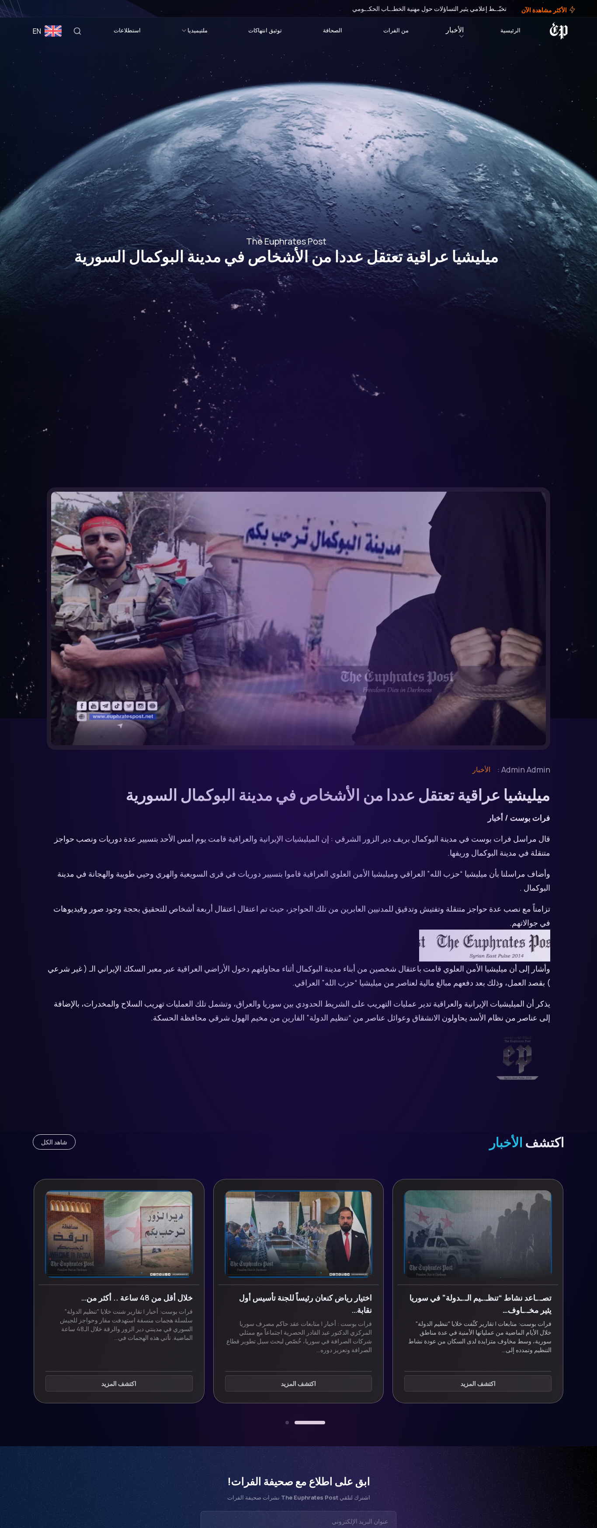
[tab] (309, 1422)
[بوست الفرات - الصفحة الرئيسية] (559, 31)
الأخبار (455, 30)
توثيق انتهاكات (265, 30)
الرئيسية (510, 30)
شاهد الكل (54, 1142)
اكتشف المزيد (478, 1383)
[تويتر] (34, 9)
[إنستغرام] (28, 9)
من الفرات (396, 30)
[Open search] (77, 31)
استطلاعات (127, 30)
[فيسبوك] (40, 9)
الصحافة (332, 30)
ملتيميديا (197, 30)
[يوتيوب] (22, 9)
